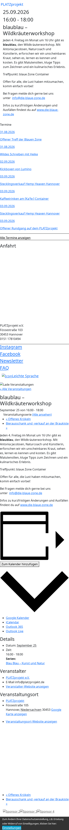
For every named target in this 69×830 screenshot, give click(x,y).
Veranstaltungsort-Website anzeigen (31, 721)
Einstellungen (11, 828)
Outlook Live (14, 631)
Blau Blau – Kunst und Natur (25, 663)
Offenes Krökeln (18, 419)
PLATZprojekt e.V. (18, 678)
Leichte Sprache (25, 375)
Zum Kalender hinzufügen (19, 564)
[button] (63, 4)
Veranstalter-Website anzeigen (27, 686)
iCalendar (12, 622)
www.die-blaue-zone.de (36, 505)
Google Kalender (17, 618)
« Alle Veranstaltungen (15, 389)
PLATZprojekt (12, 4)
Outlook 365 (14, 627)
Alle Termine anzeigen (15, 238)
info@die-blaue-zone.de (28, 98)
